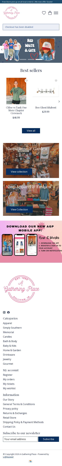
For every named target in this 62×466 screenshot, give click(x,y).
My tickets (8, 384)
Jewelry (7, 359)
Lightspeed (8, 456)
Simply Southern (12, 327)
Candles (7, 336)
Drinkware (9, 354)
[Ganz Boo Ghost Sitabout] (46, 91)
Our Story (8, 399)
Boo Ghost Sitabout (45, 107)
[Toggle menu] (56, 13)
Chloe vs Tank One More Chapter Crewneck (16, 110)
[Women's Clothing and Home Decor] (11, 12)
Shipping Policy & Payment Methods (23, 422)
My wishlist (9, 388)
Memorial (8, 332)
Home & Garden (12, 350)
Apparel (7, 323)
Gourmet (8, 363)
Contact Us (9, 426)
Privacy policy (10, 408)
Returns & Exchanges (15, 413)
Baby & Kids (9, 345)
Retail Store (9, 417)
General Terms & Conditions (19, 404)
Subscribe (48, 439)
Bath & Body (10, 341)
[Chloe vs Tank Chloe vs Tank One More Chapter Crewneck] (16, 91)
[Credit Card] (30, 461)
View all (31, 130)
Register (7, 374)
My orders (9, 379)
